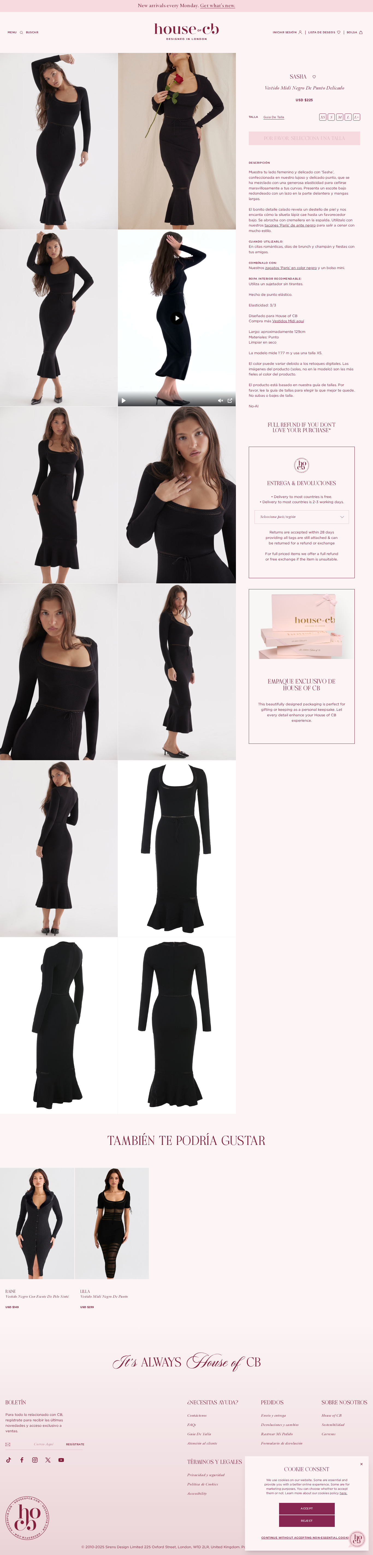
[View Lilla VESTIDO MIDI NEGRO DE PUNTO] (112, 1223)
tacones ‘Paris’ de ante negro (290, 225)
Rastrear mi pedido (277, 1434)
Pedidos (272, 1402)
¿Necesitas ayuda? (212, 1402)
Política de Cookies (202, 1485)
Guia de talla (274, 117)
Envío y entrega (273, 1416)
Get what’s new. (217, 6)
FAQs (191, 1425)
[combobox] (301, 517)
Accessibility (197, 1494)
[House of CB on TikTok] (8, 1460)
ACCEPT (307, 1508)
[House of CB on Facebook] (22, 1460)
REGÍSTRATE (75, 1444)
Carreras (328, 1434)
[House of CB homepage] (27, 1518)
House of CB (332, 1416)
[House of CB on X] (48, 1460)
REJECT (306, 1521)
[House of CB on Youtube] (61, 1460)
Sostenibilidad (333, 1425)
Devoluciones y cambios (279, 1425)
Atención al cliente (202, 1444)
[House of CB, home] (186, 32)
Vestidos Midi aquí (288, 321)
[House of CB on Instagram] (35, 1460)
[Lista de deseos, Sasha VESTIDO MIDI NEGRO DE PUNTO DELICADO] (314, 77)
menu (12, 32)
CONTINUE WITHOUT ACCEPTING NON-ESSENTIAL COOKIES (306, 1537)
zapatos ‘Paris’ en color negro (291, 268)
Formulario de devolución (281, 1444)
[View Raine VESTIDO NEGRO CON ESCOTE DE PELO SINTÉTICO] (37, 1223)
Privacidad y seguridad (205, 1475)
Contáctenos (196, 1416)
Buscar (32, 32)
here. (343, 1493)
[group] (304, 100)
